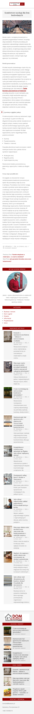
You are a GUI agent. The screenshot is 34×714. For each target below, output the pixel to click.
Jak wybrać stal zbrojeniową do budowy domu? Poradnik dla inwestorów (19, 581)
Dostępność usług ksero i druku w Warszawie (20, 477)
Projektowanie (8, 321)
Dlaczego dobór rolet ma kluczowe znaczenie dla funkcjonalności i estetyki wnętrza (21, 531)
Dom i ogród (8, 314)
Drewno (6, 316)
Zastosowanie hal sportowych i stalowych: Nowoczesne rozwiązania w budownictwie (20, 422)
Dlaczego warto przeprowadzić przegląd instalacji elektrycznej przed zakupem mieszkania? (21, 367)
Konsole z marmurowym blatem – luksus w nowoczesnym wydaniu (21, 671)
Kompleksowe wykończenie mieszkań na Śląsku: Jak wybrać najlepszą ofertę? (21, 451)
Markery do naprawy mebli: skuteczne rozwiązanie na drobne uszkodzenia (21, 556)
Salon (6, 323)
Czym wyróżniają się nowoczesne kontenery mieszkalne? (21, 630)
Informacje (7, 318)
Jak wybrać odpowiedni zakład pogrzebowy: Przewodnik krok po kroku (21, 503)
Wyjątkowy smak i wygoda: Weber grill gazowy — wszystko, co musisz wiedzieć (20, 691)
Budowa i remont (11, 248)
